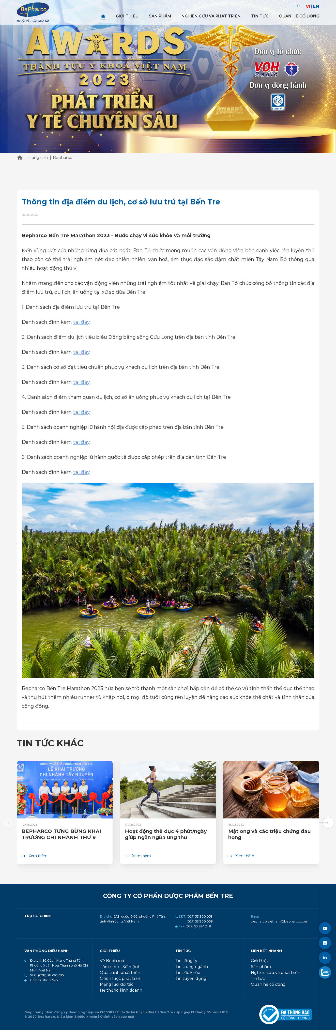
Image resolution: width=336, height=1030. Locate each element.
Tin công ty (186, 960)
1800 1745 (50, 980)
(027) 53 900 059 (200, 916)
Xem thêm (38, 856)
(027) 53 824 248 (198, 926)
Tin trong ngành (191, 966)
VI (308, 6)
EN (316, 6)
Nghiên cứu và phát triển (211, 16)
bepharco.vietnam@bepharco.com (279, 921)
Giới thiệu (127, 16)
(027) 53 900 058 (200, 921)
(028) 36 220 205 (50, 975)
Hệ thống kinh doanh (121, 990)
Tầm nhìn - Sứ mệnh (120, 966)
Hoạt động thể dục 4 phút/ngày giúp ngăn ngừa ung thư (166, 834)
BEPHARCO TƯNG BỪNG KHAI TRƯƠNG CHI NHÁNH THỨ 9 (61, 834)
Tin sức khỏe (187, 972)
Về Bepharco (112, 960)
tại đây (81, 322)
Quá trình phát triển (120, 972)
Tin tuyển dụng (190, 978)
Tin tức (260, 16)
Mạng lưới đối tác (116, 984)
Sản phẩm (160, 16)
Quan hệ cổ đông (299, 16)
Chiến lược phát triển (120, 978)
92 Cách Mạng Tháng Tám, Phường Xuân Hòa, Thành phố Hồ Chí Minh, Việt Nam (59, 965)
